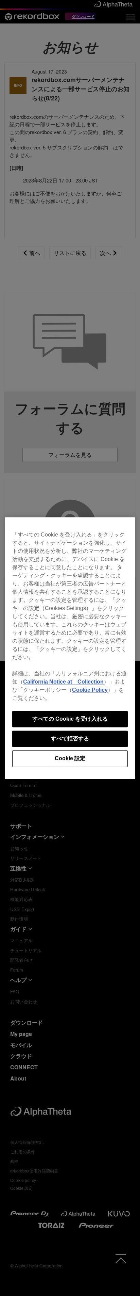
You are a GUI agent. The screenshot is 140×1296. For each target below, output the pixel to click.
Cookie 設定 (70, 759)
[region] (70, 648)
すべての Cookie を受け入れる (70, 719)
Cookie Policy (90, 690)
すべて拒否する (70, 738)
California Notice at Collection (63, 682)
